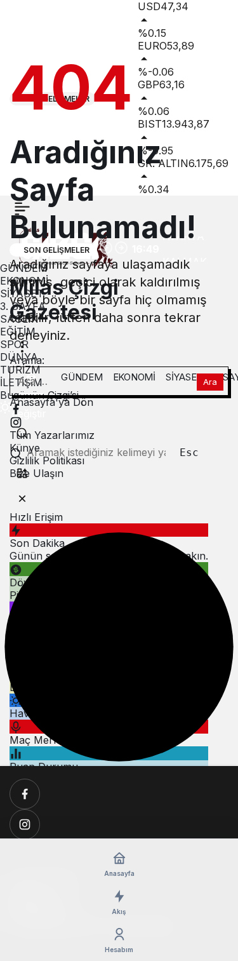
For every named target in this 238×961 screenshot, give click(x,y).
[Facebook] (25, 794)
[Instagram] (25, 824)
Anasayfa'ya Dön (51, 402)
